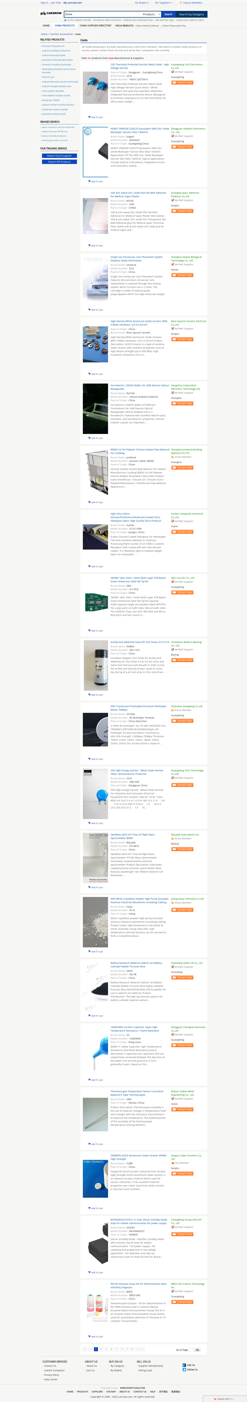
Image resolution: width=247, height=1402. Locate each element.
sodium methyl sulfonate (147, 25)
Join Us (90, 1370)
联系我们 (176, 1391)
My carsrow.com (73, 2)
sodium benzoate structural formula (60, 81)
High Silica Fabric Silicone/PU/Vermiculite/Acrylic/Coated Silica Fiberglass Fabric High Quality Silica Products (136, 517)
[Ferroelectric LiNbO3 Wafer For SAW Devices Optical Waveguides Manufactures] (95, 409)
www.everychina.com (132, 1387)
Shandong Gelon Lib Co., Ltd (187, 963)
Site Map (111, 1391)
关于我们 (163, 1391)
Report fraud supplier (59, 155)
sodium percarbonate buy (120, 20)
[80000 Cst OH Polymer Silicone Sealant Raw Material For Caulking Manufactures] (95, 473)
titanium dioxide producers (54, 135)
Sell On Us (144, 1361)
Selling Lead (145, 1370)
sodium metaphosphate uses (56, 86)
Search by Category (191, 14)
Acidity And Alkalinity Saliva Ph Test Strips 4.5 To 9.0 (140, 642)
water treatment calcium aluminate (58, 127)
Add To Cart (97, 117)
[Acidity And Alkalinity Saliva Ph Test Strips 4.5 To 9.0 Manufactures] (95, 666)
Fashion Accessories (61, 34)
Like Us (191, 1365)
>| (142, 1349)
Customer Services (55, 1361)
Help (152, 1391)
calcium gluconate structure (55, 140)
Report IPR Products (59, 161)
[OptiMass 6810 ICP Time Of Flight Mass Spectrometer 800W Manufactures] (95, 858)
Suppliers (97, 1391)
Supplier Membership (150, 1365)
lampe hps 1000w (50, 100)
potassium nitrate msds (54, 113)
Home (46, 25)
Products (82, 1391)
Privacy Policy (51, 1374)
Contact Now (184, 82)
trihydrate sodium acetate (55, 109)
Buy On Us (115, 1361)
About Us (91, 1361)
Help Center (51, 1379)
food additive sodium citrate (56, 95)
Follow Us (192, 1369)
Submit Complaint (54, 1370)
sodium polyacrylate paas (174, 25)
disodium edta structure (89, 20)
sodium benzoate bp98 (53, 55)
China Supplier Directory (95, 25)
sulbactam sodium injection (173, 20)
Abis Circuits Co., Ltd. (183, 577)
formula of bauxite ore (53, 46)
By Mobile (116, 1370)
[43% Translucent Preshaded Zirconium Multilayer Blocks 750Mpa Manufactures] (95, 730)
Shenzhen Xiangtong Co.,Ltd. (187, 706)
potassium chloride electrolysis (57, 59)
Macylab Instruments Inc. (185, 834)
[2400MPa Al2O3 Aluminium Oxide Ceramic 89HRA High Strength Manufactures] (95, 1179)
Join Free (56, 2)
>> (138, 1349)
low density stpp (146, 20)
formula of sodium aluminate (56, 64)
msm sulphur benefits (53, 90)
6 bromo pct (48, 76)
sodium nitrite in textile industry (58, 104)
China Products (65, 25)
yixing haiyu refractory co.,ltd (187, 898)
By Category (117, 1365)
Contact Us (50, 1365)
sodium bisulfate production (56, 50)
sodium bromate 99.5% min (54, 131)
